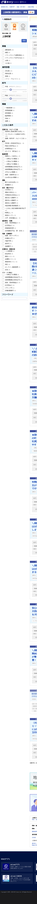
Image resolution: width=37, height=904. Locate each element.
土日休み (9, 189)
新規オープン (10, 215)
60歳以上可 (10, 238)
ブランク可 (9, 288)
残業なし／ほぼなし (12, 156)
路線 (14, 29)
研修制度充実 (10, 228)
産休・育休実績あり (12, 223)
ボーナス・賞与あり (12, 151)
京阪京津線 (31, 7)
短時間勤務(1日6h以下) (13, 169)
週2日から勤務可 (11, 200)
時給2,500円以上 (11, 146)
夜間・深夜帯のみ (12, 174)
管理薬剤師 (9, 110)
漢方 (7, 264)
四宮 (33, 819)
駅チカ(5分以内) (11, 182)
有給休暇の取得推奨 (12, 205)
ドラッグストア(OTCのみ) (14, 58)
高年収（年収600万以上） (14, 143)
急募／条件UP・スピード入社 (15, 138)
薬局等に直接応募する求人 (14, 131)
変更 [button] (24, 40)
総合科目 (9, 254)
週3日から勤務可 (11, 203)
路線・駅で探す (21, 7)
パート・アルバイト (12, 79)
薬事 (7, 121)
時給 (13, 95)
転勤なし (9, 212)
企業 (7, 60)
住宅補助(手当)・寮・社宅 (14, 231)
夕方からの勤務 (11, 172)
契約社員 (9, 73)
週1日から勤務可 (11, 197)
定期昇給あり (10, 148)
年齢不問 (9, 241)
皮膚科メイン (10, 259)
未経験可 (9, 246)
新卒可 (8, 243)
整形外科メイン (11, 262)
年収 (13, 86)
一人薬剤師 (9, 251)
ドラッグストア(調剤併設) (14, 55)
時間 (23, 29)
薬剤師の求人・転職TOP (8, 7)
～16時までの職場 (12, 158)
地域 (6, 29)
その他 (8, 63)
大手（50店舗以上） (12, 218)
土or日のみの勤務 (12, 177)
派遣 (7, 76)
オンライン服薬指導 (12, 267)
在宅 (7, 270)
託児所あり (9, 225)
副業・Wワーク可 (12, 235)
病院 (7, 52)
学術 (7, 118)
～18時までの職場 (12, 164)
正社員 (8, 71)
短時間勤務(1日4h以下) (13, 166)
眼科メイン (9, 256)
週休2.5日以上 (10, 192)
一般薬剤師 (10, 108)
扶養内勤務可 (10, 290)
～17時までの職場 (12, 161)
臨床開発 (9, 116)
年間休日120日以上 (12, 195)
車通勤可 (9, 185)
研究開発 (9, 113)
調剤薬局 (9, 50)
